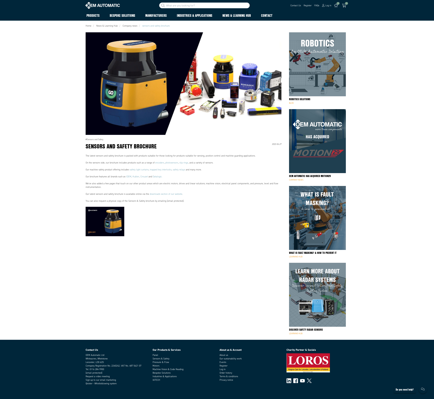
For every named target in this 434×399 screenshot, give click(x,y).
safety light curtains (139, 169)
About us (224, 355)
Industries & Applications (165, 376)
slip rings (183, 162)
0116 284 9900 (97, 369)
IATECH (156, 380)
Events (223, 362)
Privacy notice (226, 380)
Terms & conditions (229, 376)
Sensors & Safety (161, 358)
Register (308, 5)
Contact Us (295, 5)
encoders (159, 162)
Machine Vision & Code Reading (168, 369)
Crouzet (144, 176)
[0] (344, 6)
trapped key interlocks (161, 169)
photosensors (171, 162)
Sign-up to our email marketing (101, 380)
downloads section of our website (166, 194)
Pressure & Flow (161, 362)
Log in (222, 369)
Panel (155, 355)
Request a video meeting (98, 376)
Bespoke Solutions (162, 372)
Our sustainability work (231, 358)
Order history (226, 372)
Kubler (136, 176)
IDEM (128, 176)
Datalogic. (157, 176)
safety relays (179, 169)
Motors (156, 365)
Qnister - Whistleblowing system (101, 383)
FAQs (316, 5)
